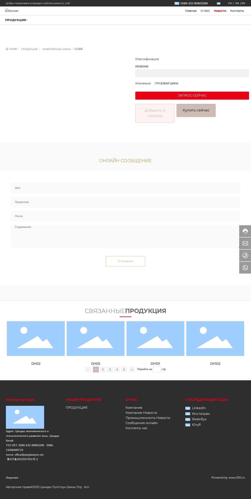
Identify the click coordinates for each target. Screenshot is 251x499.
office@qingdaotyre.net (29, 454)
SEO (86, 487)
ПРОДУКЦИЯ (29, 49)
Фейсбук (199, 419)
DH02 (35, 364)
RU (243, 3)
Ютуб (196, 425)
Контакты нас (136, 428)
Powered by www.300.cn (228, 477)
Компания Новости (141, 413)
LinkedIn (199, 408)
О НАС (132, 400)
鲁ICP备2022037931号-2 (22, 459)
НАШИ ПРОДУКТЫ (83, 400)
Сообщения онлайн (142, 423)
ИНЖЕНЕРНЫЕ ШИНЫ (57, 49)
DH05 (95, 364)
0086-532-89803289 (194, 3)
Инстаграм (201, 414)
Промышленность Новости (148, 418)
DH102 (215, 364)
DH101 (155, 364)
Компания (134, 408)
